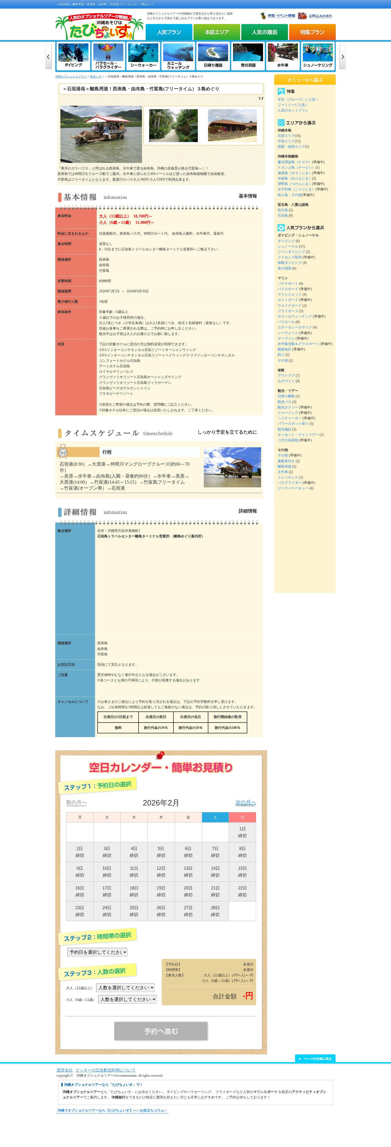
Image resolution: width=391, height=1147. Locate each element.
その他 (283, 360)
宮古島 (283, 210)
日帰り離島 (286, 396)
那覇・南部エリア (291, 147)
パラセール (286, 322)
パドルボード (288, 289)
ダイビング (286, 241)
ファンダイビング (291, 252)
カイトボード (288, 300)
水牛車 (283, 472)
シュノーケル (288, 246)
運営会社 (65, 1070)
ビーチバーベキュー (293, 488)
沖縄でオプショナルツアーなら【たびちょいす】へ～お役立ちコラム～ (112, 1110)
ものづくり (286, 381)
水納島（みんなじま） (295, 178)
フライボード (288, 311)
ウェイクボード (290, 306)
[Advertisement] (195, 1133)
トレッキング (288, 477)
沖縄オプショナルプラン (71, 76)
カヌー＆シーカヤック (295, 327)
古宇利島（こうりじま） (296, 189)
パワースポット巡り (293, 424)
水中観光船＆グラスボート (298, 344)
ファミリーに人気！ (293, 105)
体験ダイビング (290, 263)
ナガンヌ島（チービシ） (296, 167)
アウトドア (286, 376)
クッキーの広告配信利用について (106, 1070)
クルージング (288, 413)
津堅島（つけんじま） (295, 184)
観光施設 (284, 429)
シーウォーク (288, 333)
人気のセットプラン (293, 110)
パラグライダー (290, 483)
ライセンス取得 (290, 257)
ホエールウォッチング (295, 316)
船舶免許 (284, 349)
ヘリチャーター (290, 418)
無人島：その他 (290, 195)
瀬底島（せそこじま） (295, 173)
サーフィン (286, 338)
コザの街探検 (288, 440)
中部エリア (286, 141)
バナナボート (288, 284)
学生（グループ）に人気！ (298, 99)
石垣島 (283, 216)
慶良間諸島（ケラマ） (295, 162)
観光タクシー (288, 407)
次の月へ (246, 802)
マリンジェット (290, 294)
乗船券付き (286, 461)
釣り (281, 355)
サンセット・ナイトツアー (298, 435)
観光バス (96, 76)
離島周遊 (284, 466)
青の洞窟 (284, 268)
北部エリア (286, 136)
